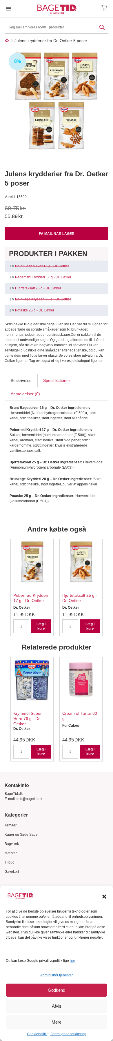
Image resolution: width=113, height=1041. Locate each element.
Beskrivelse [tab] (21, 380)
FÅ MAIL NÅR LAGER (56, 234)
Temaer (11, 825)
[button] (104, 896)
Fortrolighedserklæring (68, 1034)
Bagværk (12, 844)
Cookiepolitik (37, 1034)
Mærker (11, 853)
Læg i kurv (41, 626)
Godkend (56, 990)
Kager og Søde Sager (22, 835)
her (72, 961)
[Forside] (7, 40)
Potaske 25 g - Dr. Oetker (34, 310)
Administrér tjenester (56, 975)
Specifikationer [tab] (56, 380)
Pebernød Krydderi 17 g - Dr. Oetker (43, 277)
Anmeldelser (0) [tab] (25, 393)
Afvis (56, 1006)
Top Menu (8, 8)
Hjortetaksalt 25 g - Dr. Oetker (38, 288)
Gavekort (12, 872)
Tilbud (9, 862)
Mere (56, 1022)
